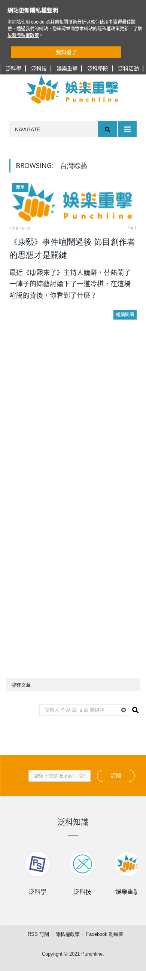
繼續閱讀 (125, 314)
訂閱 (116, 776)
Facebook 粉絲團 (105, 934)
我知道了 (66, 52)
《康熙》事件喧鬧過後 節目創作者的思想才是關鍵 (72, 248)
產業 (20, 187)
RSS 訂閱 (38, 934)
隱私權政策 (67, 934)
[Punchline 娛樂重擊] (73, 89)
